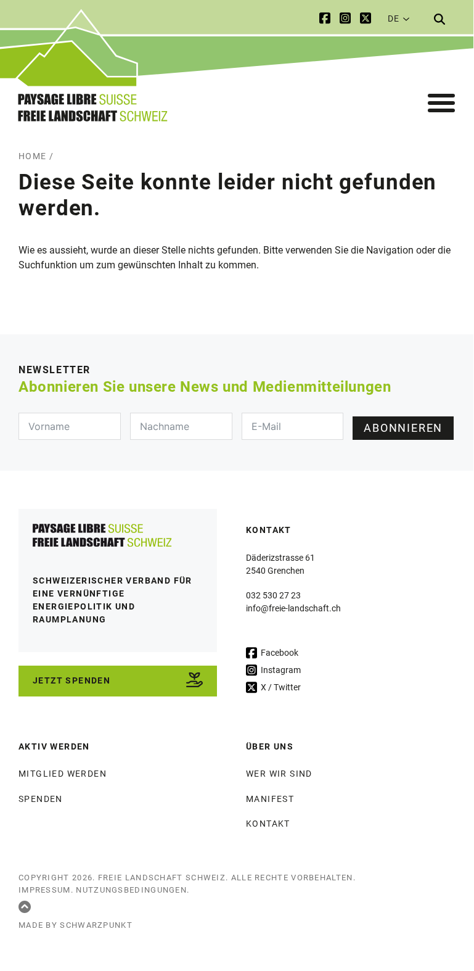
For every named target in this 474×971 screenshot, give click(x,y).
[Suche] (439, 19)
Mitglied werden (62, 774)
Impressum (44, 890)
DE (393, 18)
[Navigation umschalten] (441, 103)
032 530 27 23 (273, 595)
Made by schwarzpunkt (75, 925)
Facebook (278, 653)
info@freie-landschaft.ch (293, 608)
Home (32, 156)
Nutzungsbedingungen (131, 890)
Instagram (280, 670)
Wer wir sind (279, 774)
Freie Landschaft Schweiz (162, 877)
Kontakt (268, 823)
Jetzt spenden (71, 680)
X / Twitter (280, 687)
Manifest (270, 799)
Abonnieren (403, 427)
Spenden (40, 799)
